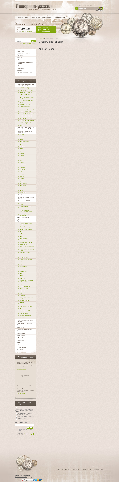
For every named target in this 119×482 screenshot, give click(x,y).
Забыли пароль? (31, 43)
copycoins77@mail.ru (26, 31)
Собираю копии (21, 418)
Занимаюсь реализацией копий (25, 416)
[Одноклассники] (38, 480)
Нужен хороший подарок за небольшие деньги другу (23, 414)
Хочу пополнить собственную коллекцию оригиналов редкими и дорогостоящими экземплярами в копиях (24, 409)
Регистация (22, 43)
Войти (33, 41)
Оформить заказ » (46, 31)
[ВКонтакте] (34, 480)
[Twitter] (36, 480)
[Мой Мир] (40, 480)
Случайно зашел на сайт (24, 420)
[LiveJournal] (42, 480)
